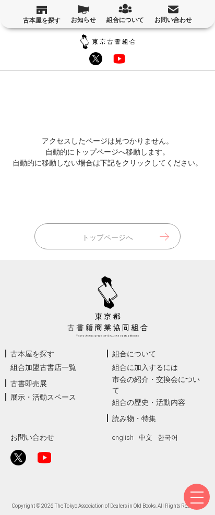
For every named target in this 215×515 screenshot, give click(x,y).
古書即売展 (28, 383)
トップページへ (107, 237)
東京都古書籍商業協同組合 (107, 41)
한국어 (168, 437)
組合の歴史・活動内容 (148, 402)
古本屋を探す (42, 20)
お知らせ (83, 19)
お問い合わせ (173, 19)
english (123, 437)
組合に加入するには (145, 367)
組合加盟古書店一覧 (43, 367)
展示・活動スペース (43, 397)
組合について (125, 19)
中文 (145, 437)
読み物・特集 (134, 418)
